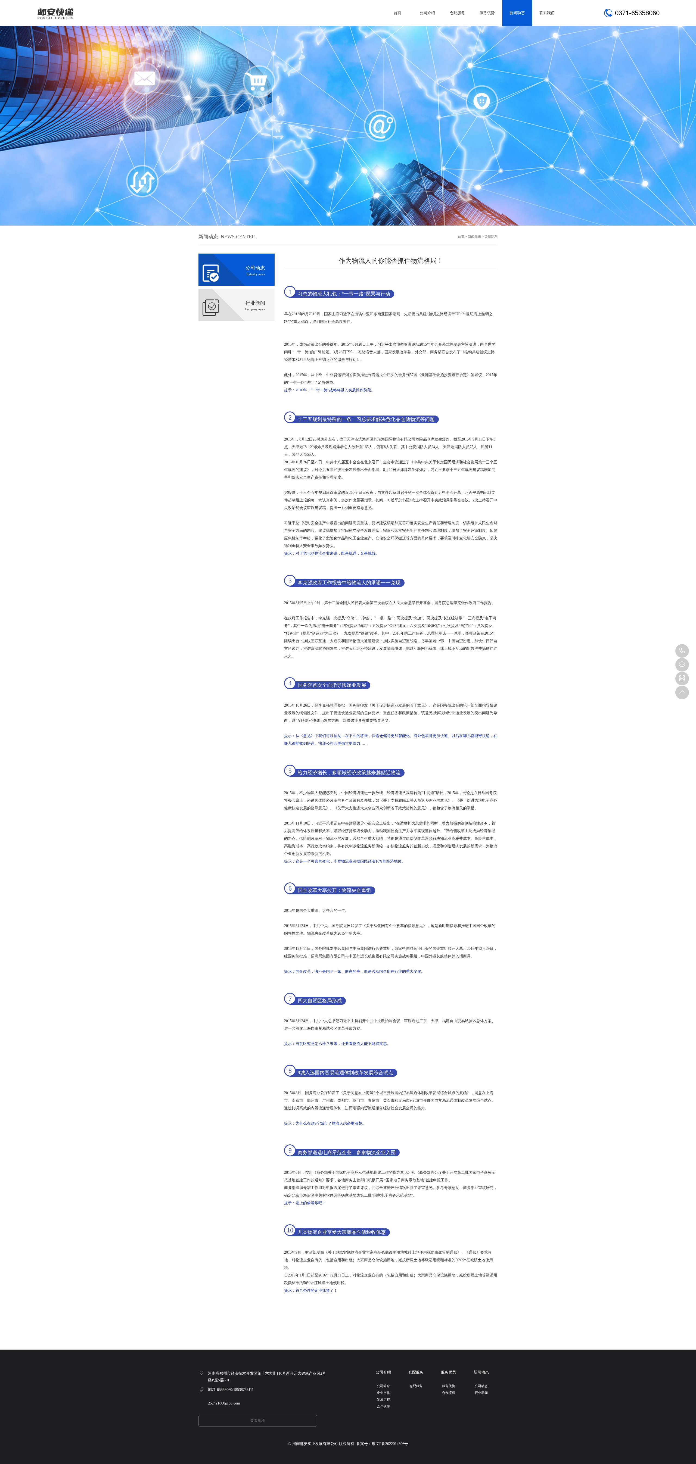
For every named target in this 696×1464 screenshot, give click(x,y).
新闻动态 (517, 13)
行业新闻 (481, 1393)
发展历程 (383, 1399)
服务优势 (487, 13)
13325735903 (682, 651)
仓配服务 (457, 13)
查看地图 (257, 1421)
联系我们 (547, 13)
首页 (397, 13)
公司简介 (383, 1386)
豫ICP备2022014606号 (390, 1444)
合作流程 (448, 1393)
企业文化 (383, 1393)
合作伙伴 (383, 1406)
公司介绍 (427, 13)
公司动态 (491, 237)
